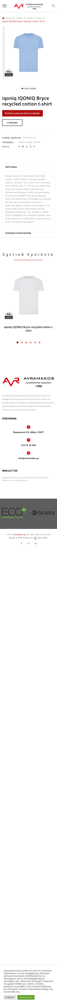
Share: (6, 146)
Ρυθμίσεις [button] (9, 997)
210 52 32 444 (28, 445)
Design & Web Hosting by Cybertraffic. (28, 537)
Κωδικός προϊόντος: (11, 137)
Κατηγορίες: (8, 142)
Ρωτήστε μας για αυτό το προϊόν (22, 113)
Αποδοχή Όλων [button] (26, 997)
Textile (21, 142)
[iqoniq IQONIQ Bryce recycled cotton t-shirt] (28, 295)
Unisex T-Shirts (33, 142)
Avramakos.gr (19, 534)
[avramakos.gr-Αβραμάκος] (28, 5)
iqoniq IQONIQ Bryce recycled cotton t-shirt (28, 328)
